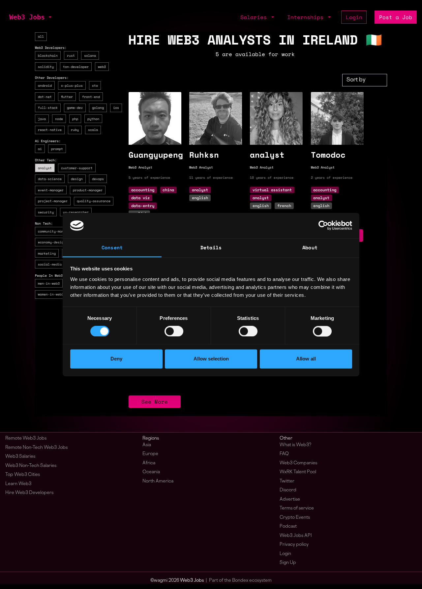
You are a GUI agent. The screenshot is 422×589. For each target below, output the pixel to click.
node (59, 118)
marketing (47, 253)
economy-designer (54, 242)
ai (40, 148)
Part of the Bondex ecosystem (240, 580)
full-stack (48, 107)
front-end (91, 96)
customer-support (77, 167)
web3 (102, 66)
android (45, 85)
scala (93, 129)
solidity (46, 66)
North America (157, 481)
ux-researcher (76, 212)
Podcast (288, 526)
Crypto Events (295, 517)
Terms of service (297, 508)
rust (71, 55)
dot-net (45, 96)
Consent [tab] (112, 247)
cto (95, 85)
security (46, 212)
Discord (288, 490)
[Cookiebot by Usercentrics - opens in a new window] (323, 226)
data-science (50, 178)
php (75, 118)
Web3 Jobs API (296, 536)
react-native (50, 129)
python (93, 118)
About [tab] (309, 247)
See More (154, 402)
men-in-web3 (49, 283)
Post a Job (395, 17)
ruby (75, 129)
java (42, 118)
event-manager (51, 189)
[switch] (174, 331)
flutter (67, 96)
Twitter (287, 481)
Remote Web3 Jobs (25, 438)
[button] (49, 17)
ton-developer (76, 66)
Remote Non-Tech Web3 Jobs (36, 448)
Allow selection (211, 358)
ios (116, 107)
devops (98, 178)
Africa (148, 463)
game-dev (75, 107)
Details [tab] (211, 247)
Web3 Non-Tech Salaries (30, 466)
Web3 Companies (298, 463)
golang (98, 107)
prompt (57, 148)
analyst (45, 167)
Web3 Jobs (27, 17)
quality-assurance (93, 201)
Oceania (151, 472)
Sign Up (288, 563)
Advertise (290, 499)
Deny (116, 358)
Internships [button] (307, 17)
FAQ (284, 454)
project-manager (53, 201)
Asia (146, 445)
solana (90, 55)
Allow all (306, 358)
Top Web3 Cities (22, 475)
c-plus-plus (72, 85)
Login (354, 17)
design (77, 178)
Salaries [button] (255, 17)
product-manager (88, 189)
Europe (150, 454)
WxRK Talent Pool (298, 472)
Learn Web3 (18, 484)
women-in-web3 (51, 294)
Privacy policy (294, 544)
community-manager (55, 231)
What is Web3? (295, 445)
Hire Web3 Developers (29, 493)
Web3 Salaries (20, 456)
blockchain (48, 55)
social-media (50, 264)
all (41, 36)
